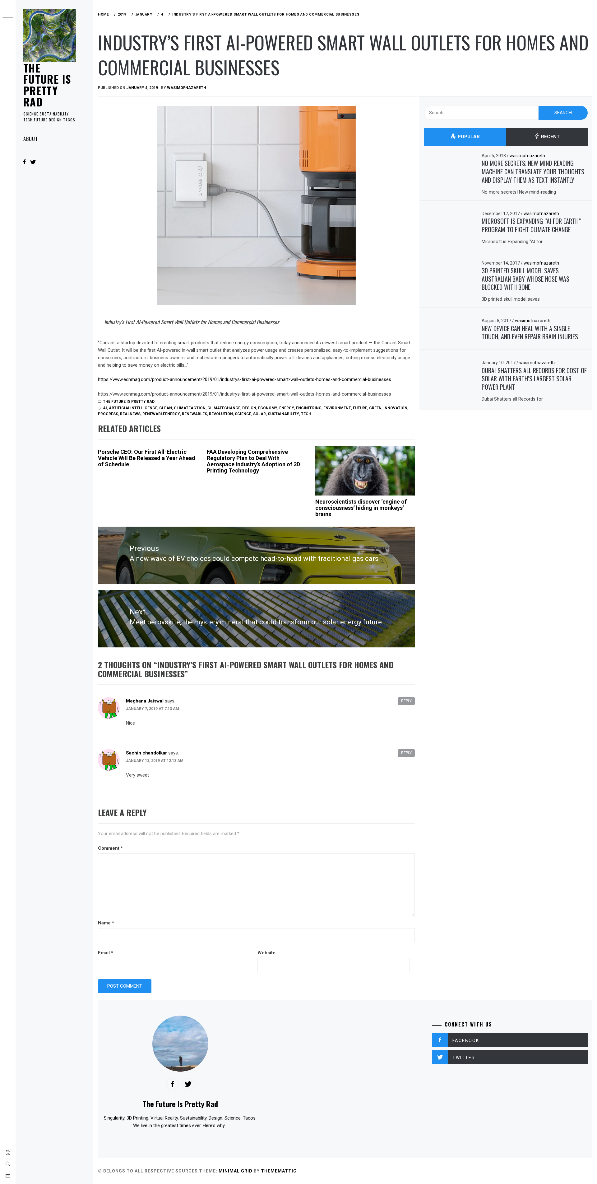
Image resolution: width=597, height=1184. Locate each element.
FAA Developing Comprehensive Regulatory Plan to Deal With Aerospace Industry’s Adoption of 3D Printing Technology (253, 461)
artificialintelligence (133, 408)
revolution (221, 414)
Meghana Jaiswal (145, 701)
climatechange (223, 408)
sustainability (283, 414)
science (243, 414)
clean (165, 408)
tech (306, 414)
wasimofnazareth (186, 88)
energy (286, 408)
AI (105, 408)
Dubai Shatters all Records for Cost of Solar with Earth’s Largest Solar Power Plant (534, 379)
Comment (110, 848)
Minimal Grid (235, 1170)
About (30, 139)
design (249, 408)
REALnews (130, 414)
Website (266, 953)
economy (267, 408)
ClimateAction (190, 408)
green (375, 408)
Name (106, 923)
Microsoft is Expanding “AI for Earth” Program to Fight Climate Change (531, 225)
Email (105, 953)
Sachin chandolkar (146, 753)
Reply (406, 701)
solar (259, 414)
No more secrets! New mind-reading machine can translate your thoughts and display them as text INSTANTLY (533, 171)
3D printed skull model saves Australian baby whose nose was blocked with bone (525, 279)
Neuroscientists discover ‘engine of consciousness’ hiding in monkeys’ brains (361, 507)
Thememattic (279, 1170)
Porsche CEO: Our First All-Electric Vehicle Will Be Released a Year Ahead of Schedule (146, 458)
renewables (194, 414)
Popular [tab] (468, 137)
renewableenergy (161, 414)
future (360, 408)
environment (337, 408)
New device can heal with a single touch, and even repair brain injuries (530, 332)
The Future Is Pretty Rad (47, 85)
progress (108, 414)
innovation (395, 408)
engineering (309, 408)
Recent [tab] (550, 137)
